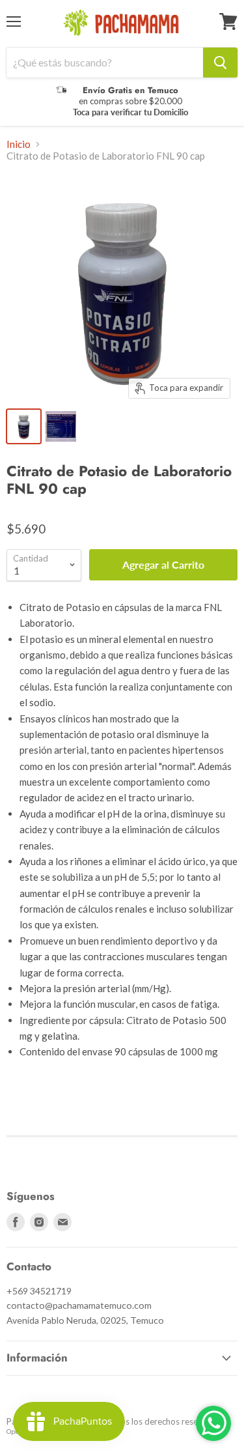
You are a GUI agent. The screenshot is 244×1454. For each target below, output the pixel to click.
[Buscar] (220, 63)
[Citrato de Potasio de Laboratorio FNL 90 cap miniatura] (23, 426)
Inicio (19, 144)
